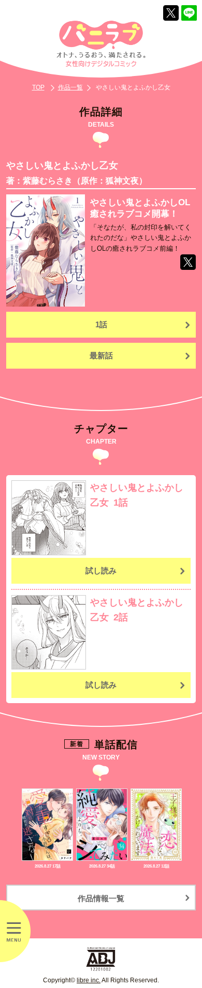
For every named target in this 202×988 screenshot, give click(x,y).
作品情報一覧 (101, 898)
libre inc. (88, 980)
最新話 (101, 355)
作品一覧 (70, 87)
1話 (101, 324)
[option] (47, 830)
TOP (38, 87)
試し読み (101, 570)
